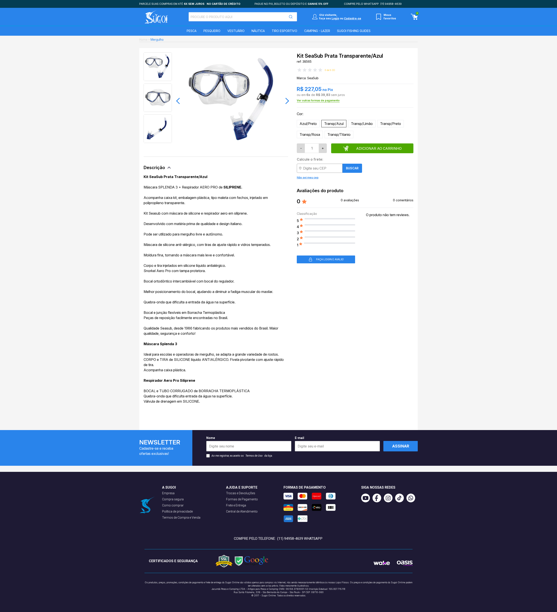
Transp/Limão (362, 123)
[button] (178, 101)
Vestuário (236, 31)
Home (143, 39)
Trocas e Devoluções (240, 493)
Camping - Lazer (317, 31)
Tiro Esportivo (284, 31)
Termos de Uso (254, 455)
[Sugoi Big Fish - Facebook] (378, 498)
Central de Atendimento (242, 511)
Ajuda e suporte (241, 487)
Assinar (400, 446)
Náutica (258, 31)
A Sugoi (169, 487)
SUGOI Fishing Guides (354, 31)
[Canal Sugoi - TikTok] (400, 498)
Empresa (168, 493)
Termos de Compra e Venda (181, 517)
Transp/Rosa (310, 134)
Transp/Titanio (339, 134)
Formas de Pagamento (242, 499)
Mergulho (157, 39)
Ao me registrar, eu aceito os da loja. (242, 455)
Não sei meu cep (308, 177)
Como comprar (173, 505)
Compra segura (173, 499)
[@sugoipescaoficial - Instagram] (389, 498)
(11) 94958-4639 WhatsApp (299, 538)
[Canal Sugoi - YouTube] (366, 498)
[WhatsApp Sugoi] (412, 498)
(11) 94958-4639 (391, 3)
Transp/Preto (390, 123)
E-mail (299, 438)
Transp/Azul (334, 123)
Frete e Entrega (236, 505)
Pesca (191, 31)
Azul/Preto (308, 123)
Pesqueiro (211, 31)
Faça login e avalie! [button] (330, 259)
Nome (210, 438)
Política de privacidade (177, 511)
